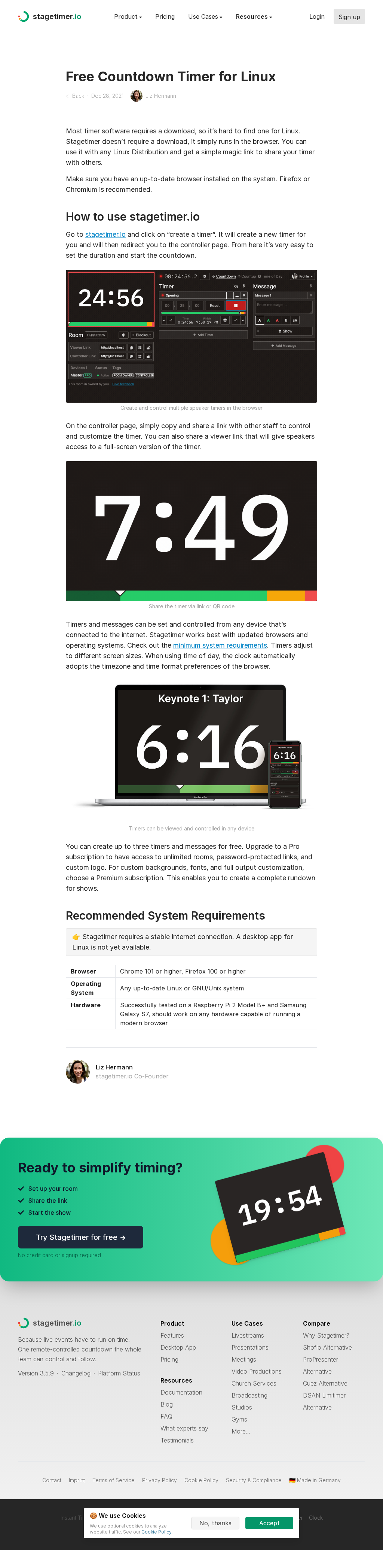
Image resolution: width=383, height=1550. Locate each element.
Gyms (239, 1419)
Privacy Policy (159, 1480)
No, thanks (215, 1523)
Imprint (77, 1480)
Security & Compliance (254, 1480)
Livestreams (248, 1335)
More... (241, 1431)
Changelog (76, 1373)
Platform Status (119, 1373)
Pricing (165, 16)
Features (172, 1335)
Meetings (244, 1359)
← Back (75, 96)
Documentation (181, 1392)
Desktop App (178, 1347)
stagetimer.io (105, 234)
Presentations (250, 1347)
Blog (166, 1404)
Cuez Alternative (325, 1383)
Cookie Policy (201, 1480)
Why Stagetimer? (326, 1335)
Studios (242, 1407)
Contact (51, 1480)
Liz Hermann (114, 1067)
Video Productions (257, 1371)
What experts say (184, 1428)
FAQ (166, 1416)
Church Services (254, 1383)
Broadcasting (249, 1395)
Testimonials (177, 1440)
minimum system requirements (220, 645)
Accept (269, 1523)
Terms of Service (113, 1480)
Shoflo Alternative (327, 1347)
